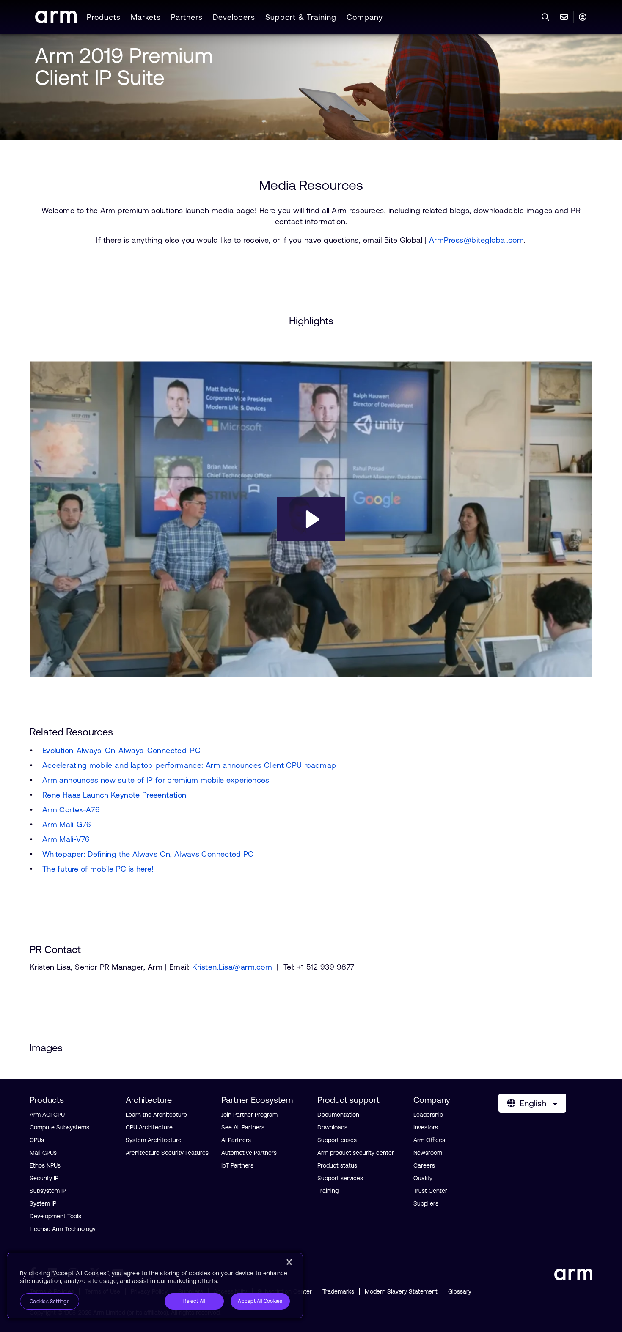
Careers (424, 1165)
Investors (425, 1127)
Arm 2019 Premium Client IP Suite (124, 66)
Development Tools (55, 1216)
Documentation (338, 1114)
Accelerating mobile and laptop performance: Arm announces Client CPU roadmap (189, 765)
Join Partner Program (249, 1114)
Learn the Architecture (156, 1114)
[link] (56, 20)
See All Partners (242, 1127)
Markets (146, 17)
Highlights (311, 320)
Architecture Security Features (167, 1152)
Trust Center (430, 1190)
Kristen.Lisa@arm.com (232, 966)
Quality (422, 1178)
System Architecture (154, 1140)
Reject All (194, 1301)
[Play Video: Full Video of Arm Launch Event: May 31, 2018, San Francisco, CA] (311, 519)
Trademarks (338, 1291)
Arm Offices (429, 1140)
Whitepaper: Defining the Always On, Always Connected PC (148, 854)
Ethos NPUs (45, 1165)
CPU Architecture (149, 1127)
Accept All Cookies (260, 1301)
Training (328, 1190)
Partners (187, 17)
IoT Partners (237, 1165)
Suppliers (425, 1203)
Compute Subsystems (59, 1127)
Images (46, 1047)
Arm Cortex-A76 (71, 809)
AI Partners (236, 1140)
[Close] (289, 1262)
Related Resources (71, 731)
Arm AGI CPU (47, 1114)
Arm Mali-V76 (66, 839)
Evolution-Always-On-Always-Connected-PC (121, 750)
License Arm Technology (63, 1228)
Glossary (459, 1291)
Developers (234, 17)
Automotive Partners (249, 1152)
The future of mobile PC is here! (98, 868)
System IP (43, 1203)
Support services (340, 1178)
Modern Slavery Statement (401, 1291)
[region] (155, 1285)
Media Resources (311, 185)
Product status (337, 1165)
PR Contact (55, 949)
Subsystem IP (48, 1190)
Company (365, 17)
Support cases (337, 1140)
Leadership (428, 1114)
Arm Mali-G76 (66, 824)
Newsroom (427, 1152)
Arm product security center (355, 1152)
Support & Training (300, 17)
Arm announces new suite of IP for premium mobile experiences (156, 780)
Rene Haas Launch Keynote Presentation (114, 794)
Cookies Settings (49, 1302)
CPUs (37, 1140)
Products (104, 17)
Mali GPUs (43, 1152)
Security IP (44, 1178)
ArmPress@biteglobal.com (476, 240)
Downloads (332, 1127)
